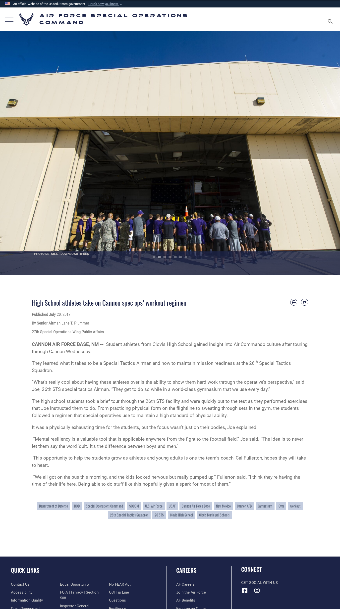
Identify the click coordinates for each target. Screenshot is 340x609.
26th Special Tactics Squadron (129, 514)
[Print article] (293, 302)
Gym (281, 506)
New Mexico (223, 506)
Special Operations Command (104, 506)
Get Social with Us (259, 582)
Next (323, 153)
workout (295, 506)
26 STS (159, 514)
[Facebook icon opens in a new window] (245, 590)
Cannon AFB (244, 506)
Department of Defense (53, 506)
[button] (105, 3)
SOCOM (134, 506)
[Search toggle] (331, 19)
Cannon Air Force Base (196, 506)
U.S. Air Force (154, 506)
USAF (172, 506)
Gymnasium (265, 506)
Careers (186, 570)
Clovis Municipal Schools (214, 514)
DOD (77, 506)
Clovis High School (181, 514)
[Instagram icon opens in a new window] (257, 590)
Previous (17, 153)
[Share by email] (304, 302)
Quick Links (25, 570)
